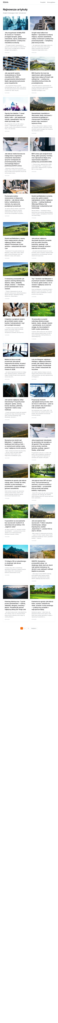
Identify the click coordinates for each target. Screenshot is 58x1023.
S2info (5, 2)
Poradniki (42, 2)
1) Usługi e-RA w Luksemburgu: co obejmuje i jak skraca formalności (15, 563)
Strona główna (51, 2)
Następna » (34, 628)
